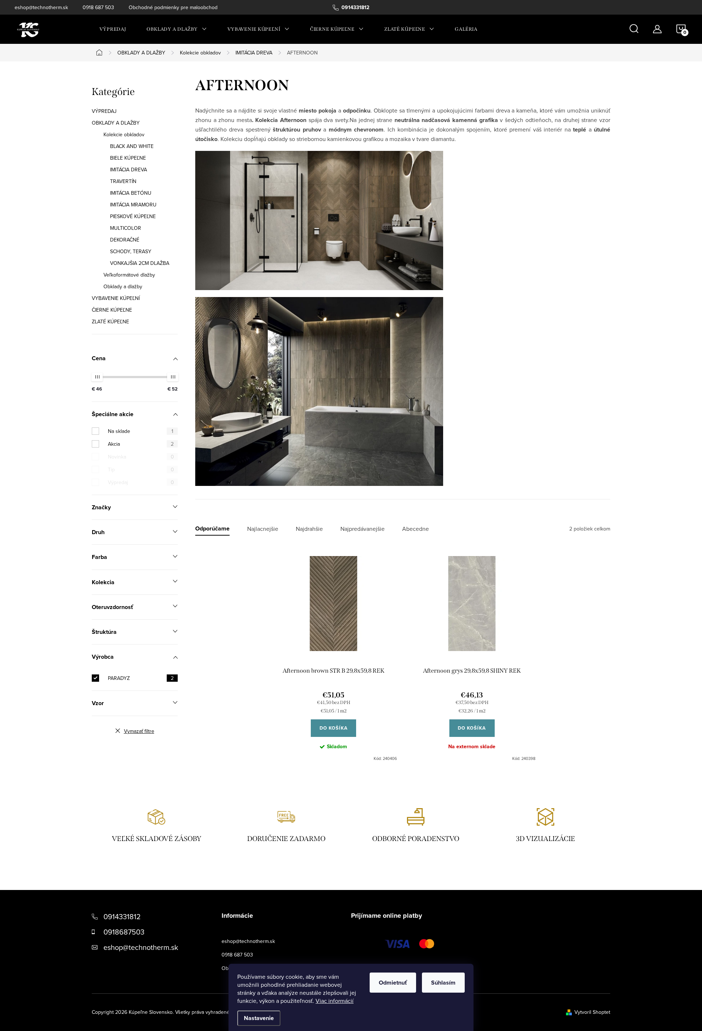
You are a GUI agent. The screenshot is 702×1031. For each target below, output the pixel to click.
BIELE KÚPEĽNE (128, 157)
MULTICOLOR (125, 228)
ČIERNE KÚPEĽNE (112, 309)
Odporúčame (212, 529)
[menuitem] (112, 29)
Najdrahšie (309, 529)
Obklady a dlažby (122, 286)
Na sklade (140, 431)
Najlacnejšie (262, 529)
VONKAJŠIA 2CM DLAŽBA (139, 263)
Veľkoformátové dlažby (129, 274)
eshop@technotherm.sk (41, 7)
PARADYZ (141, 678)
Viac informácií (335, 1001)
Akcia (141, 444)
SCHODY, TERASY (130, 251)
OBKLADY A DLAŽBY (116, 122)
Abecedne (415, 529)
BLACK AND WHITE (132, 146)
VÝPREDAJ (104, 111)
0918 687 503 (98, 7)
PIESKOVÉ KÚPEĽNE (133, 216)
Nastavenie (259, 1018)
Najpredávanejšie (362, 529)
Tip (141, 469)
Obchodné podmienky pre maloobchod (173, 7)
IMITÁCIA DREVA (128, 169)
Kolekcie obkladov (123, 134)
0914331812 (122, 916)
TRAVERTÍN (123, 181)
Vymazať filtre (139, 731)
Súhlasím (443, 982)
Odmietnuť (393, 982)
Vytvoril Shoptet (592, 1012)
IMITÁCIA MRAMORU (133, 204)
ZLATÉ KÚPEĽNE (110, 321)
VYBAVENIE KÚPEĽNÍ (116, 298)
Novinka (141, 456)
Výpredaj (141, 482)
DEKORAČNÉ (124, 239)
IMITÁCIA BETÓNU (130, 193)
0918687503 (123, 932)
